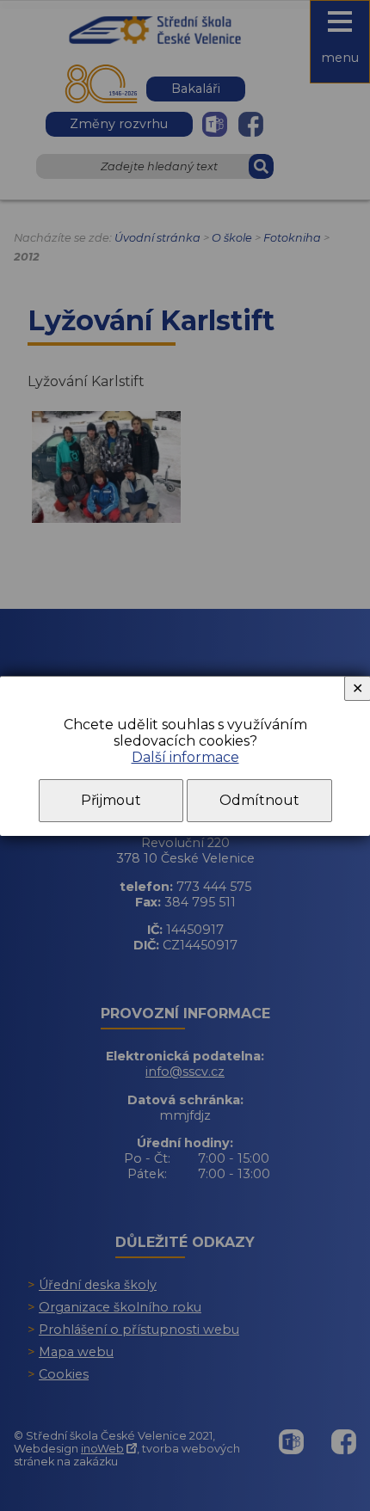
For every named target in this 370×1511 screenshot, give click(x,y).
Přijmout (111, 800)
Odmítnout (259, 800)
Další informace (185, 757)
